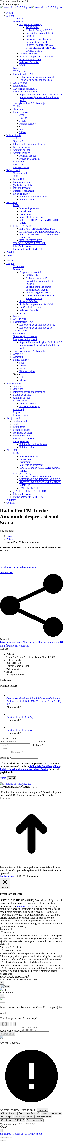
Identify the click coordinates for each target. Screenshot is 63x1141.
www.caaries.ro (25, 906)
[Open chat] (5, 986)
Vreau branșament (23, 1117)
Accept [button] (34, 876)
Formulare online (43, 1117)
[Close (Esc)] (1, 1137)
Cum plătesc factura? (29, 1113)
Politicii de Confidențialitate (44, 766)
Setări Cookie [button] (23, 876)
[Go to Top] (31, 864)
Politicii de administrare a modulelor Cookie (24, 769)
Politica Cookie (8, 876)
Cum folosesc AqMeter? (12, 1120)
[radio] (1, 1024)
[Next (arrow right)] (4, 1140)
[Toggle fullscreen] (7, 1137)
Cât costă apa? (8, 1113)
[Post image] (9, 695)
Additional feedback (10, 1030)
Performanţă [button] (6, 929)
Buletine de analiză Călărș (19, 717)
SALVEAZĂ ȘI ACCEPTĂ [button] (14, 976)
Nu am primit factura (51, 1113)
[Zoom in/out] (11, 1137)
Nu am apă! (6, 1117)
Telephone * (37, 745)
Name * (4, 741)
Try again (42, 1110)
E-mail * (43, 741)
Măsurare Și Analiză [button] (10, 947)
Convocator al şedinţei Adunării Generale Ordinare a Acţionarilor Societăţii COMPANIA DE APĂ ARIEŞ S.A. (33, 701)
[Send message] (1, 1130)
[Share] (4, 1137)
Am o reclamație (34, 1120)
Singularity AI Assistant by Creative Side (21, 1133)
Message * (5, 757)
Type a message (8, 1124)
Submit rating (7, 1034)
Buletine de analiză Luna (19, 730)
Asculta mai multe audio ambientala (18, 567)
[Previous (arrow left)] (1, 1140)
